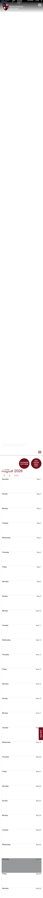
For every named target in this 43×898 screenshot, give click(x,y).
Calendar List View (24, 463)
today (16, 475)
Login (37, 0)
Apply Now (41, 734)
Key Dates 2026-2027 (36, 463)
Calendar (30, 0)
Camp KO (13, 1)
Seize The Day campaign (5, 1)
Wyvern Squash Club (19, 2)
